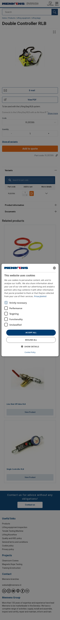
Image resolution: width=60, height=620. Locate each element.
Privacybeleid (40, 296)
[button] (30, 346)
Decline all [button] (31, 340)
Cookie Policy (30, 352)
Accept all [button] (31, 332)
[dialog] (30, 310)
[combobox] (54, 267)
